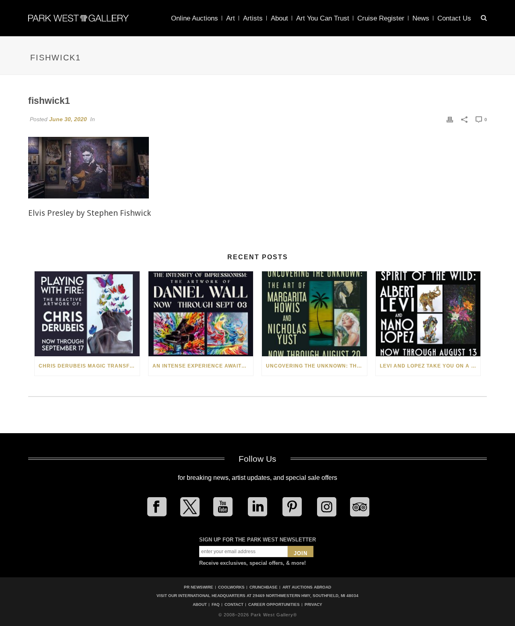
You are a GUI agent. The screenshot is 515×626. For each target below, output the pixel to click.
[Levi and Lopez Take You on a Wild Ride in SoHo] (428, 313)
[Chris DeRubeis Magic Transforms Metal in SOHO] (87, 313)
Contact (234, 605)
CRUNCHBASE (263, 587)
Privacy (313, 605)
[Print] (450, 119)
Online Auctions (194, 18)
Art (230, 18)
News (420, 18)
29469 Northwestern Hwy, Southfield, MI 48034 (305, 595)
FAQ (216, 605)
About (279, 18)
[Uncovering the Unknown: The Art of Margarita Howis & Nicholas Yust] (314, 313)
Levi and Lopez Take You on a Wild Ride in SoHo (430, 366)
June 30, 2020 (68, 119)
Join (300, 553)
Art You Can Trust (322, 18)
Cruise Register (380, 18)
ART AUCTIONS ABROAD (306, 587)
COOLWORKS (231, 587)
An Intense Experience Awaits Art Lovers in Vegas (202, 366)
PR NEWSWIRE (198, 587)
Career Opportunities (274, 605)
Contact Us (454, 18)
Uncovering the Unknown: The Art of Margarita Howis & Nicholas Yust (316, 366)
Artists (253, 18)
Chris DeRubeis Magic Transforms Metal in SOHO (89, 366)
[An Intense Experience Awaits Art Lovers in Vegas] (200, 313)
